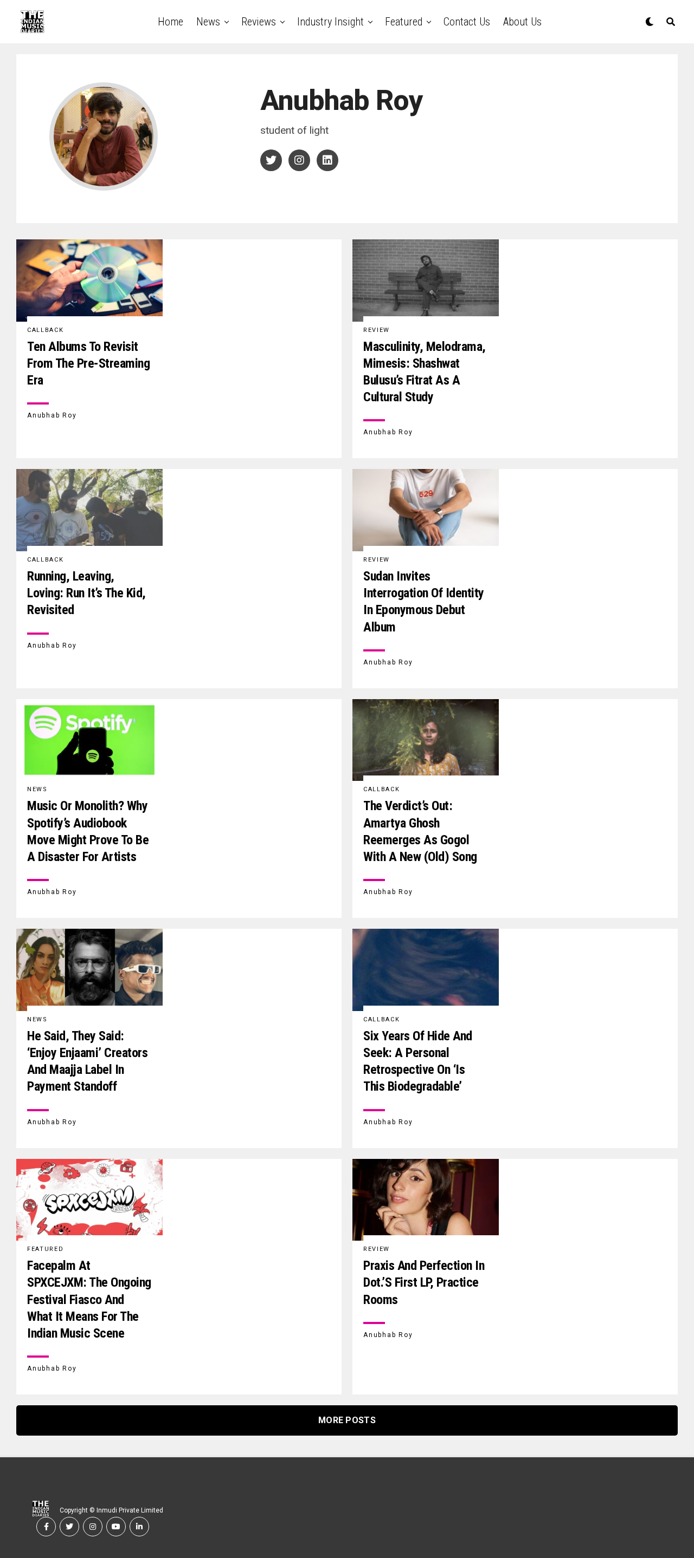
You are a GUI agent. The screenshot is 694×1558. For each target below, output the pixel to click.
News (208, 21)
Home (170, 21)
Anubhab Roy (52, 415)
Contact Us (467, 21)
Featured (403, 21)
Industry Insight (330, 21)
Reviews (258, 21)
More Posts (347, 1420)
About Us (522, 21)
